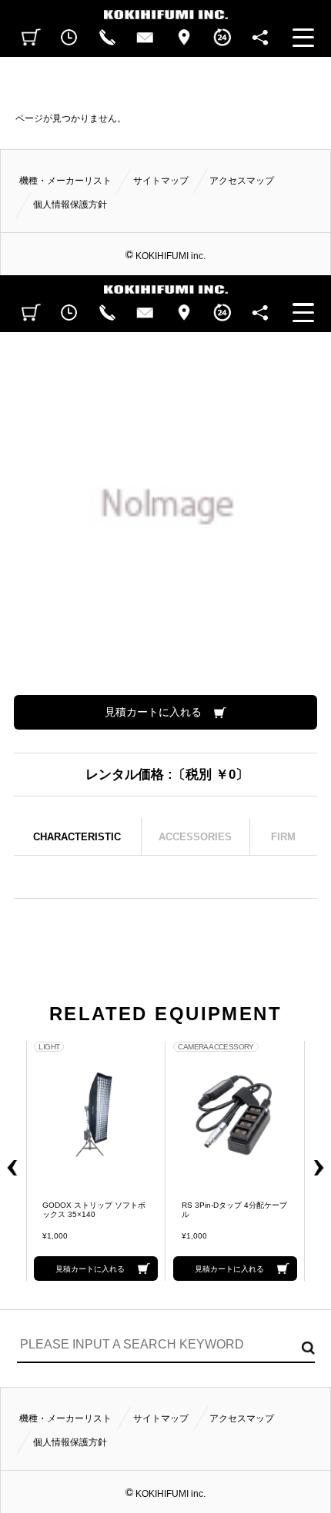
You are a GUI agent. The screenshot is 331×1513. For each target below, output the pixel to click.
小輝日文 (165, 9)
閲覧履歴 (69, 37)
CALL (107, 37)
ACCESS (184, 37)
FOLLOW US (260, 37)
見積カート (31, 37)
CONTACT (145, 37)
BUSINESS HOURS (221, 37)
